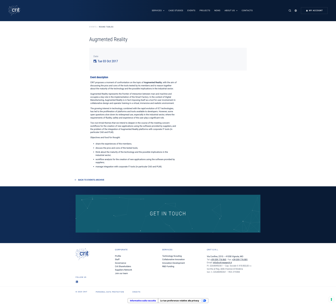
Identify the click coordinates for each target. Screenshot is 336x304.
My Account (316, 10)
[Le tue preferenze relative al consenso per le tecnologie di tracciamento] (331, 299)
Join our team (121, 273)
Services (157, 10)
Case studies (176, 10)
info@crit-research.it (222, 262)
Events (191, 10)
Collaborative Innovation (173, 259)
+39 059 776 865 (218, 259)
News (217, 10)
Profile (118, 256)
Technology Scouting (172, 256)
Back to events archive (91, 180)
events (93, 27)
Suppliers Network (123, 270)
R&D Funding (168, 266)
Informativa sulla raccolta (143, 300)
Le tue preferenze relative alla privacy (179, 300)
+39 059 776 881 (240, 259)
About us (230, 10)
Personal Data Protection (110, 292)
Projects (205, 10)
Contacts (247, 10)
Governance (120, 263)
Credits (136, 292)
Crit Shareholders (123, 266)
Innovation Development (173, 263)
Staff (117, 259)
